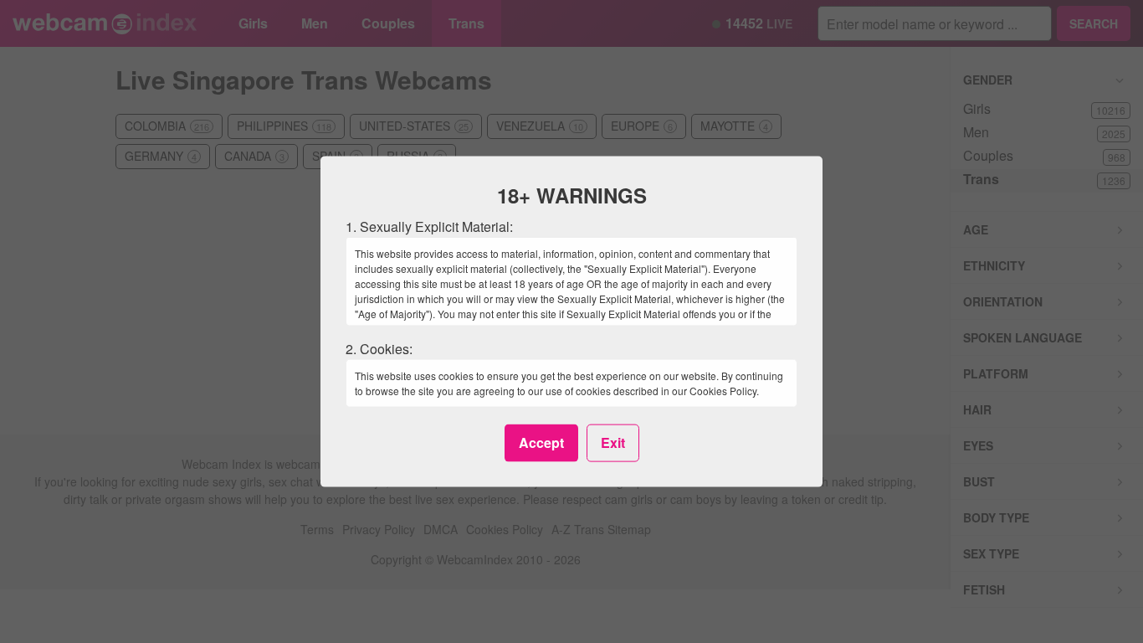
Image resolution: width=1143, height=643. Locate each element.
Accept (541, 442)
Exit (613, 442)
